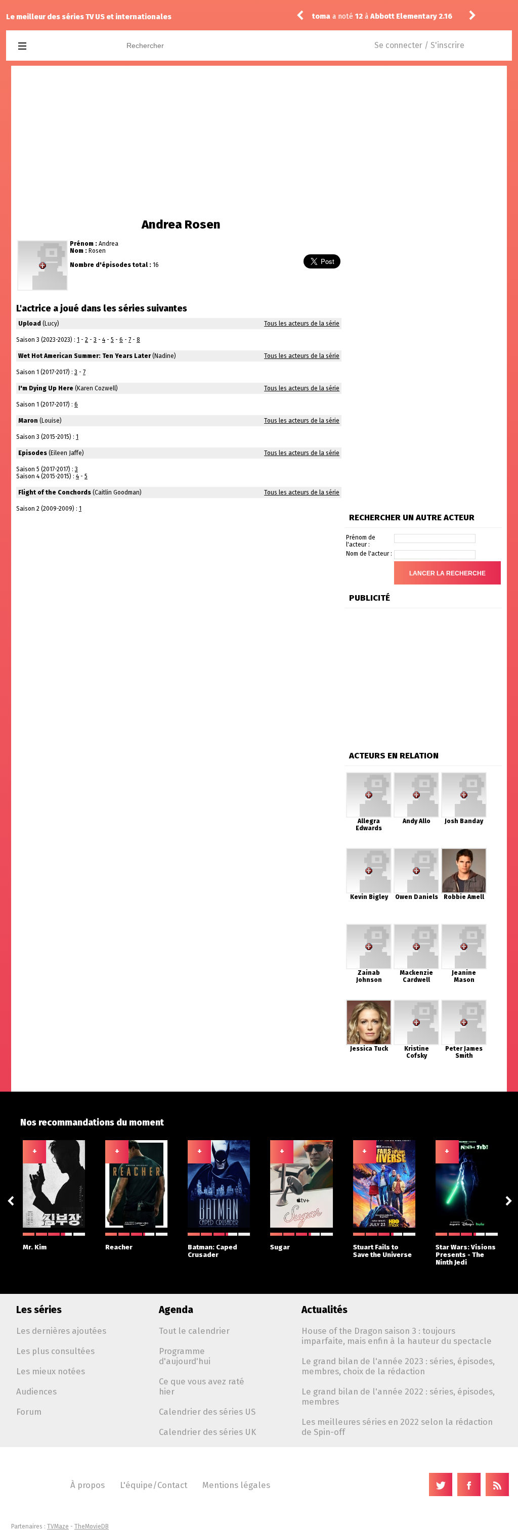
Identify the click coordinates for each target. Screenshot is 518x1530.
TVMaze (58, 1526)
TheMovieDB (91, 1526)
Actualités (324, 1310)
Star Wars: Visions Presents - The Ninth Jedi (466, 1254)
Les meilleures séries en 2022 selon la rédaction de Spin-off (397, 1427)
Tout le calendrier (194, 1331)
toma (321, 16)
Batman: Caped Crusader (212, 1250)
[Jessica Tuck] (369, 1003)
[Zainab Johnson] (369, 927)
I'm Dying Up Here (45, 388)
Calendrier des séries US (207, 1412)
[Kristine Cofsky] (416, 1003)
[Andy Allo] (416, 775)
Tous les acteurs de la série (301, 323)
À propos (87, 1485)
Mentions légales (236, 1485)
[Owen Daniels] (416, 851)
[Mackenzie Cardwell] (416, 927)
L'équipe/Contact (153, 1485)
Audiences (36, 1391)
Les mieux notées (50, 1371)
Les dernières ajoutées (61, 1331)
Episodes (32, 453)
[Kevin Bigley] (369, 851)
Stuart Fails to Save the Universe (382, 1250)
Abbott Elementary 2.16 (411, 16)
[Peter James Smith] (464, 1003)
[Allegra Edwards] (369, 775)
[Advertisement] (259, 141)
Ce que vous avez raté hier (201, 1386)
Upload (29, 323)
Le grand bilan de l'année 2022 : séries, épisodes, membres (398, 1396)
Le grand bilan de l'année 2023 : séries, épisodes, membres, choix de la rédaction (398, 1366)
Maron (28, 420)
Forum (28, 1412)
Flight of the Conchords (54, 492)
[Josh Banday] (464, 775)
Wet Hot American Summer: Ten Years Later (84, 355)
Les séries (39, 1310)
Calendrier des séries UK (207, 1432)
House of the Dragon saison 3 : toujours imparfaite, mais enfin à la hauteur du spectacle (396, 1336)
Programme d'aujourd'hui (184, 1356)
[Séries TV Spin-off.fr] (62, 46)
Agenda (176, 1310)
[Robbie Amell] (464, 851)
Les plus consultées (55, 1351)
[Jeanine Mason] (464, 927)
